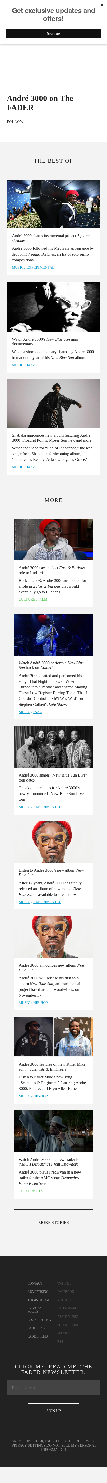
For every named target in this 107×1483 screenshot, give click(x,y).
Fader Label (38, 1328)
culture (27, 599)
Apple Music (67, 1317)
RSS (60, 1341)
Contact (35, 1283)
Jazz (30, 365)
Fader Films (38, 1336)
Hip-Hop (40, 1003)
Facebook (65, 1292)
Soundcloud (68, 1325)
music (17, 267)
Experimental (40, 267)
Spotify (63, 1333)
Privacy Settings (28, 1445)
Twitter (64, 1283)
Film (42, 599)
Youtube (64, 1300)
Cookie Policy (40, 1320)
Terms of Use (39, 1300)
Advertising (38, 1292)
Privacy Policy (34, 1310)
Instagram (66, 1308)
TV (40, 1191)
